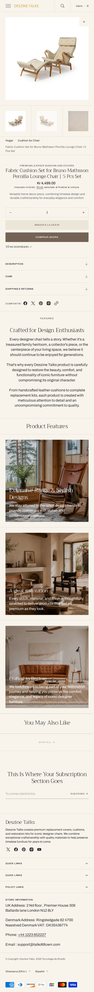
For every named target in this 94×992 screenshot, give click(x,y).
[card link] (45, 579)
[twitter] (33, 309)
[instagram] (31, 854)
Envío (38, 192)
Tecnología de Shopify (53, 963)
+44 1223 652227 (32, 939)
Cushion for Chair (29, 139)
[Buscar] (59, 6)
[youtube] (39, 854)
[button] (7, 5)
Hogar (9, 139)
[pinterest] (41, 309)
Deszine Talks (27, 963)
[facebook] (25, 309)
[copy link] (56, 309)
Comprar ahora (45, 242)
